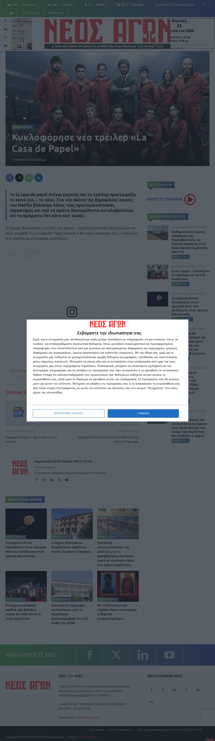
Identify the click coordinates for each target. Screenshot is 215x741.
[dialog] (107, 370)
